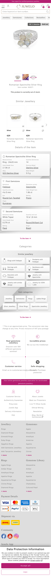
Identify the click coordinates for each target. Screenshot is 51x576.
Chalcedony (31, 484)
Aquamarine (31, 448)
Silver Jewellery (9, 306)
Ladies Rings (41, 299)
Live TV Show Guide (38, 404)
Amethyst (30, 436)
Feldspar (6, 187)
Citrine (28, 451)
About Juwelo (37, 396)
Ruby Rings (5, 440)
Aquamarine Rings (8, 480)
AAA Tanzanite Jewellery (11, 451)
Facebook (3, 536)
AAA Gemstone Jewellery (11, 448)
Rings (30, 299)
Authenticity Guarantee (13, 400)
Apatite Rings (6, 476)
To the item (24, 238)
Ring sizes (13, 404)
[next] (46, 125)
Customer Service (13, 396)
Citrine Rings (6, 484)
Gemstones (17, 18)
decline (25, 557)
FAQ (13, 415)
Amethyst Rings (7, 473)
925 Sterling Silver (11, 173)
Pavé (5, 228)
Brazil (28, 228)
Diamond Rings (7, 433)
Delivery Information (13, 411)
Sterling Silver (32, 168)
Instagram (16, 536)
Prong (28, 198)
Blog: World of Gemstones (37, 416)
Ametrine (29, 440)
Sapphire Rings (7, 444)
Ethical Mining (37, 408)
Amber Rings (6, 469)
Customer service (13, 366)
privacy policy (35, 560)
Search (48, 12)
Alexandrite (30, 433)
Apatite (29, 444)
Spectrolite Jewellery (39, 306)
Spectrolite (31, 187)
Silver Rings (23, 306)
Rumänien (7, 203)
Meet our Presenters (37, 400)
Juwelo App (13, 408)
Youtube (10, 536)
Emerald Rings (7, 436)
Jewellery (6, 18)
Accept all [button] (25, 565)
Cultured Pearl (32, 487)
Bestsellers (41, 18)
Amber (28, 469)
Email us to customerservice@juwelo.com (19, 370)
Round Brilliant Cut (34, 222)
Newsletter (37, 411)
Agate (28, 429)
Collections (29, 18)
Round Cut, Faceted (11, 198)
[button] (3, 6)
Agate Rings (6, 465)
